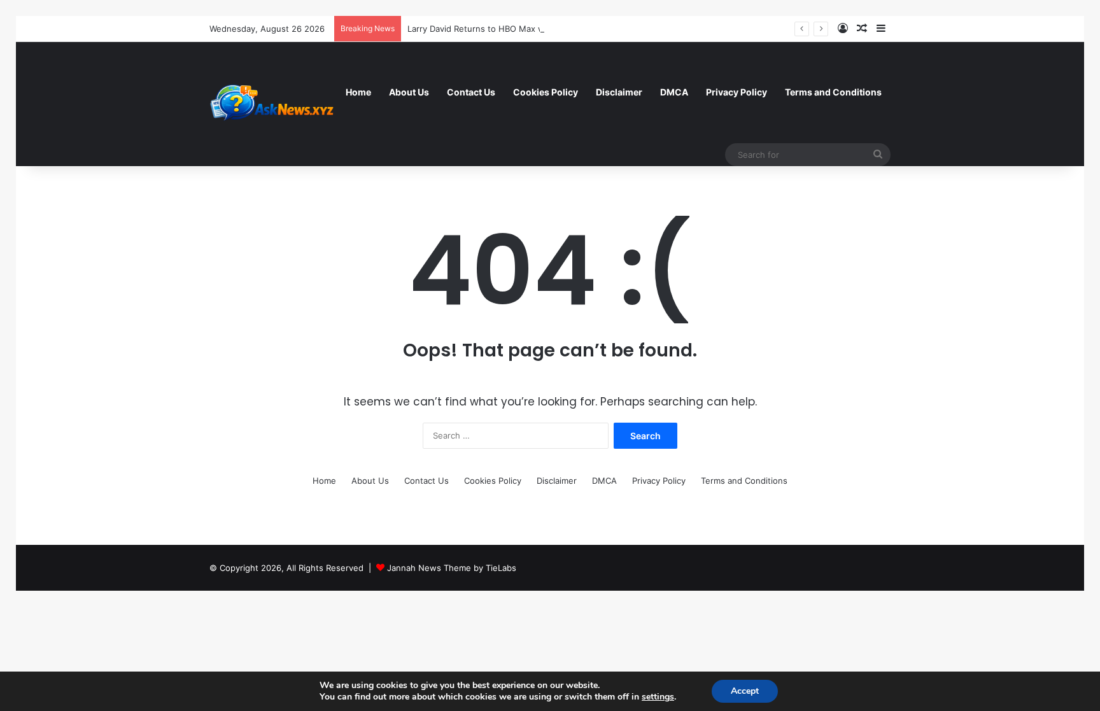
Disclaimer (619, 92)
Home (358, 92)
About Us (409, 92)
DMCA (674, 92)
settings (658, 697)
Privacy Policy (736, 92)
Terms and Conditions (833, 92)
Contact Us (471, 92)
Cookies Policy (545, 92)
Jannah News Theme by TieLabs (451, 568)
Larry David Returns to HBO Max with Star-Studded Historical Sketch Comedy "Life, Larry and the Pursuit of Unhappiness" (649, 29)
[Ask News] (273, 104)
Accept (745, 691)
